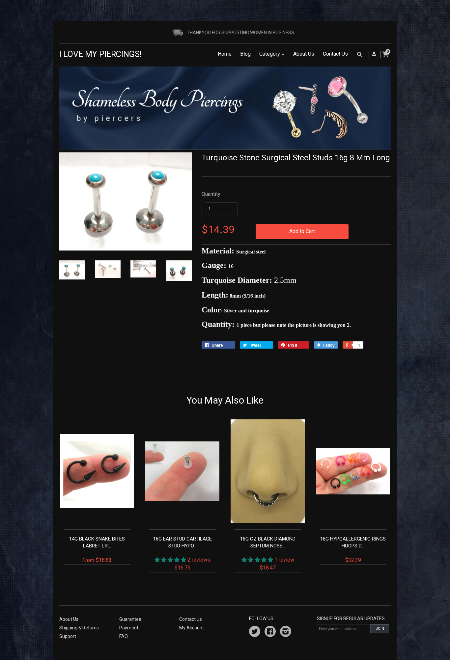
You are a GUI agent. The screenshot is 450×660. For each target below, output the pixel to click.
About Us (303, 54)
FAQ (123, 636)
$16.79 (182, 553)
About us (68, 619)
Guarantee (130, 619)
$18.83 (97, 549)
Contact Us (335, 54)
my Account (191, 627)
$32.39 (353, 549)
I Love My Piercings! (100, 54)
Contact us (190, 619)
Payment (128, 627)
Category (270, 54)
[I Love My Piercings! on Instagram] (285, 632)
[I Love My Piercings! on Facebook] (270, 632)
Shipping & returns (79, 627)
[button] (171, 560)
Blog (245, 54)
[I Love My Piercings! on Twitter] (254, 632)
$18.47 (267, 553)
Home (225, 54)
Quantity (211, 194)
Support (67, 636)
